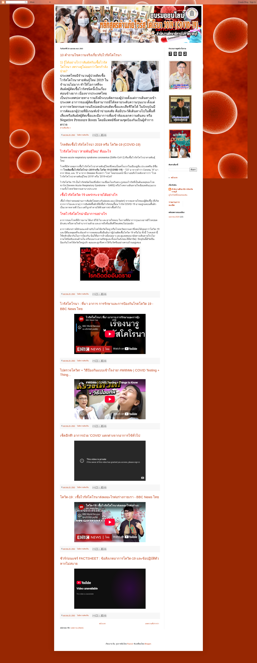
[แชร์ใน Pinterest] (105, 135)
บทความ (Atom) (77, 628)
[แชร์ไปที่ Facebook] (102, 135)
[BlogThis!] (96, 135)
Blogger (148, 644)
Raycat (130, 644)
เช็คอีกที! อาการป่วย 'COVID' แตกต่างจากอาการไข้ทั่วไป (100, 435)
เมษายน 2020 (174, 217)
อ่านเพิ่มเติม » (65, 128)
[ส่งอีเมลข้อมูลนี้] (93, 135)
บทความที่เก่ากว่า (152, 624)
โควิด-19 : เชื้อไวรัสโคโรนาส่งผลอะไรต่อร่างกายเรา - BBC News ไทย (109, 497)
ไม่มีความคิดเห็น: (83, 135)
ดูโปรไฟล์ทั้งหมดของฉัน (178, 195)
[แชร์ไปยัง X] (99, 135)
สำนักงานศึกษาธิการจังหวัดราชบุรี (182, 190)
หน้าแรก (102, 624)
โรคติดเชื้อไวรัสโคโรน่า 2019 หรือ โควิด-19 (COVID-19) (100, 144)
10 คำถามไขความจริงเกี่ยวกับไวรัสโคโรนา (90, 55)
